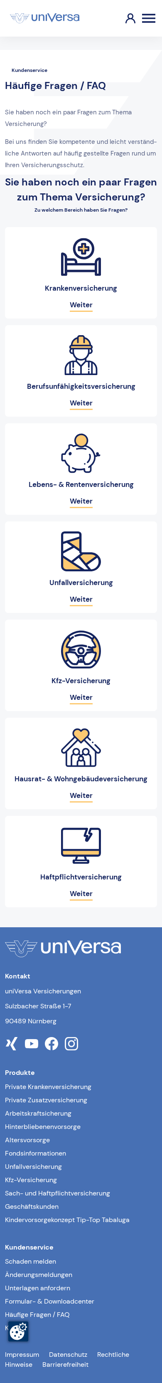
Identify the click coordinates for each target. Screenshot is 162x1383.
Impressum (22, 1354)
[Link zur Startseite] (44, 18)
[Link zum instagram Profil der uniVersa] (71, 1043)
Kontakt (16, 1328)
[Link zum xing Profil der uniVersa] (11, 1043)
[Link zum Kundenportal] (123, 18)
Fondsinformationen (35, 1153)
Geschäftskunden (32, 1206)
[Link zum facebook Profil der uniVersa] (51, 1043)
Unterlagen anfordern (37, 1288)
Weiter (81, 304)
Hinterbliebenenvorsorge (43, 1126)
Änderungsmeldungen (38, 1274)
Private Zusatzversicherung (46, 1100)
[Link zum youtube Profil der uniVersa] (31, 1043)
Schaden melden (30, 1261)
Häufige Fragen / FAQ (37, 1314)
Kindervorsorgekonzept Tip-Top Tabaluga (67, 1219)
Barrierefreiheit (65, 1364)
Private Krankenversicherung (48, 1086)
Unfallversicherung (33, 1166)
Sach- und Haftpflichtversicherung (57, 1193)
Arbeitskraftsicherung (38, 1113)
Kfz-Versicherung (31, 1180)
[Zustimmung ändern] (18, 1331)
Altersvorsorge (27, 1140)
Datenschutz (68, 1354)
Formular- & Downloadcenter (49, 1301)
